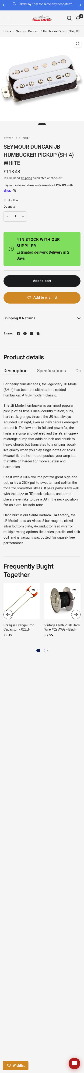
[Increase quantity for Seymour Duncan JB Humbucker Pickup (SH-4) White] (23, 216)
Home (7, 31)
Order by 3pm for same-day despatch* (46, 4)
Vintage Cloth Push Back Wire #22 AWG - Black (62, 627)
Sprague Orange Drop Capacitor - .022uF (19, 627)
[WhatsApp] (31, 333)
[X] (25, 333)
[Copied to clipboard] (38, 333)
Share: (8, 333)
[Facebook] (18, 333)
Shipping (26, 178)
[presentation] (8, 614)
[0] (76, 18)
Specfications (51, 370)
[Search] (69, 18)
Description (16, 370)
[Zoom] (77, 43)
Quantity (9, 206)
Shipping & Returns (19, 318)
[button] (38, 650)
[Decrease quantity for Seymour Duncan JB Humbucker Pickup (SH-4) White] (7, 216)
